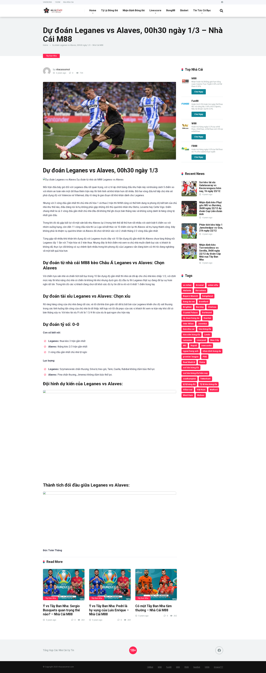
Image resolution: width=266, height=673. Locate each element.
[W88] (185, 129)
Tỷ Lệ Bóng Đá (109, 10)
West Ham (188, 395)
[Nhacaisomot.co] (53, 9)
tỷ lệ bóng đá (189, 384)
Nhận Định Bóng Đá (134, 10)
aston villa (213, 285)
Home (92, 10)
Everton (207, 318)
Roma (202, 362)
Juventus (202, 323)
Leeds (207, 334)
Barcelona (200, 290)
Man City (214, 340)
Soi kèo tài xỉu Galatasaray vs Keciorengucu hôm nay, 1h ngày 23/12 (210, 187)
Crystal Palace (190, 312)
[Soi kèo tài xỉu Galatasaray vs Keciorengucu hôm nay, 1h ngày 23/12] (189, 195)
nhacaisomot (63, 69)
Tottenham (205, 378)
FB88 (194, 146)
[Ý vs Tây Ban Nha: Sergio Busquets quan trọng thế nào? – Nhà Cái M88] (64, 584)
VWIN (207, 667)
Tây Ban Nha (51, 56)
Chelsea (212, 307)
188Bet (150, 667)
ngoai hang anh (190, 351)
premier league (190, 356)
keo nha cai (188, 329)
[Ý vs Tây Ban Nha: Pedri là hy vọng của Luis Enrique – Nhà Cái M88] (110, 584)
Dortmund (207, 312)
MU (184, 345)
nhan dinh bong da (212, 351)
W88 (193, 123)
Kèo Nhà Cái (68, 2)
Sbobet (184, 10)
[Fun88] (185, 106)
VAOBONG (47, 2)
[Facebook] (222, 2)
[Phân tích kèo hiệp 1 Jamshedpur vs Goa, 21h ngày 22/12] (189, 237)
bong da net (189, 301)
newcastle (206, 345)
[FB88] (185, 151)
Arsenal (200, 285)
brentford (203, 301)
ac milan (187, 285)
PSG (205, 356)
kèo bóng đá (205, 329)
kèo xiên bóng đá (191, 334)
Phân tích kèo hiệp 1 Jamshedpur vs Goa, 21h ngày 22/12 (211, 227)
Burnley (200, 307)
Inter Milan (188, 323)
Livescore (155, 10)
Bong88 (170, 10)
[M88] (185, 84)
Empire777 (218, 667)
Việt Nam (201, 389)
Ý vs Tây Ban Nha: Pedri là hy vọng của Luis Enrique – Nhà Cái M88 (109, 610)
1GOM (57, 2)
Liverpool (201, 340)
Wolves (200, 395)
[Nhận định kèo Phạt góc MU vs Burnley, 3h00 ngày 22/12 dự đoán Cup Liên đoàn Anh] (189, 215)
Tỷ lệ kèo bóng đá (208, 384)
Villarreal (187, 389)
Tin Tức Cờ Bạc (202, 10)
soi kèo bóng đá (191, 367)
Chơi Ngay (198, 92)
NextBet (196, 667)
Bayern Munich (190, 296)
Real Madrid (189, 362)
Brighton (187, 307)
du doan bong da (191, 318)
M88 (193, 78)
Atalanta (187, 290)
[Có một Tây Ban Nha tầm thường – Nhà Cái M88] (156, 584)
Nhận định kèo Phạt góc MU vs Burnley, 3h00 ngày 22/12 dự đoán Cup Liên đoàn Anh (210, 208)
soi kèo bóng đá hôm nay (195, 373)
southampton (189, 378)
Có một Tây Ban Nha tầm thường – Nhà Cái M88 (153, 608)
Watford (214, 389)
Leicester (187, 340)
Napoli (194, 345)
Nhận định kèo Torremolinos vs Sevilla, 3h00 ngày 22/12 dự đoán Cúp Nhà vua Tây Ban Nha (210, 252)
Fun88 (194, 100)
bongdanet (207, 296)
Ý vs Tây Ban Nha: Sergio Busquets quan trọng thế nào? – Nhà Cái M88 (61, 610)
